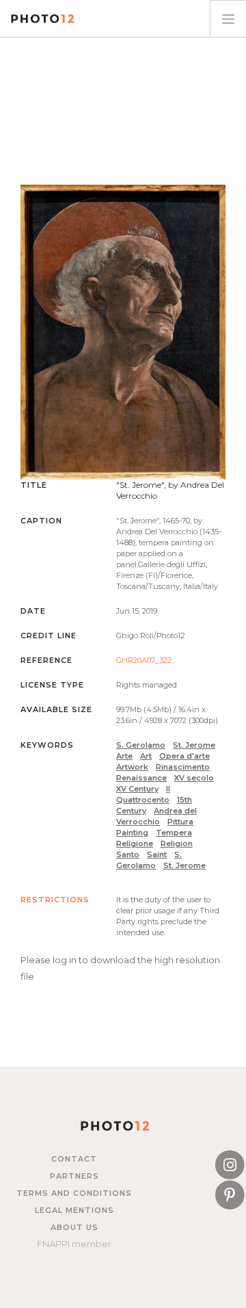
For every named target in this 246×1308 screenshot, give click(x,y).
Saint (157, 854)
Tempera (174, 832)
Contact (74, 1159)
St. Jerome (194, 745)
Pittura (180, 821)
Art (146, 756)
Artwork (132, 767)
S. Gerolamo (140, 745)
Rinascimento (183, 767)
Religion (177, 843)
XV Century (137, 789)
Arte (124, 756)
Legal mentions (74, 1210)
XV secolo (194, 778)
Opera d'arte (184, 756)
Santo (127, 854)
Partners (74, 1176)
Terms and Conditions (74, 1193)
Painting (132, 832)
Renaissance (141, 778)
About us (74, 1227)
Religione (134, 843)
